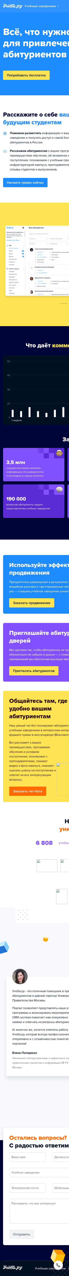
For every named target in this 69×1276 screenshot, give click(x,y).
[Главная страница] (12, 6)
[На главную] (12, 1268)
